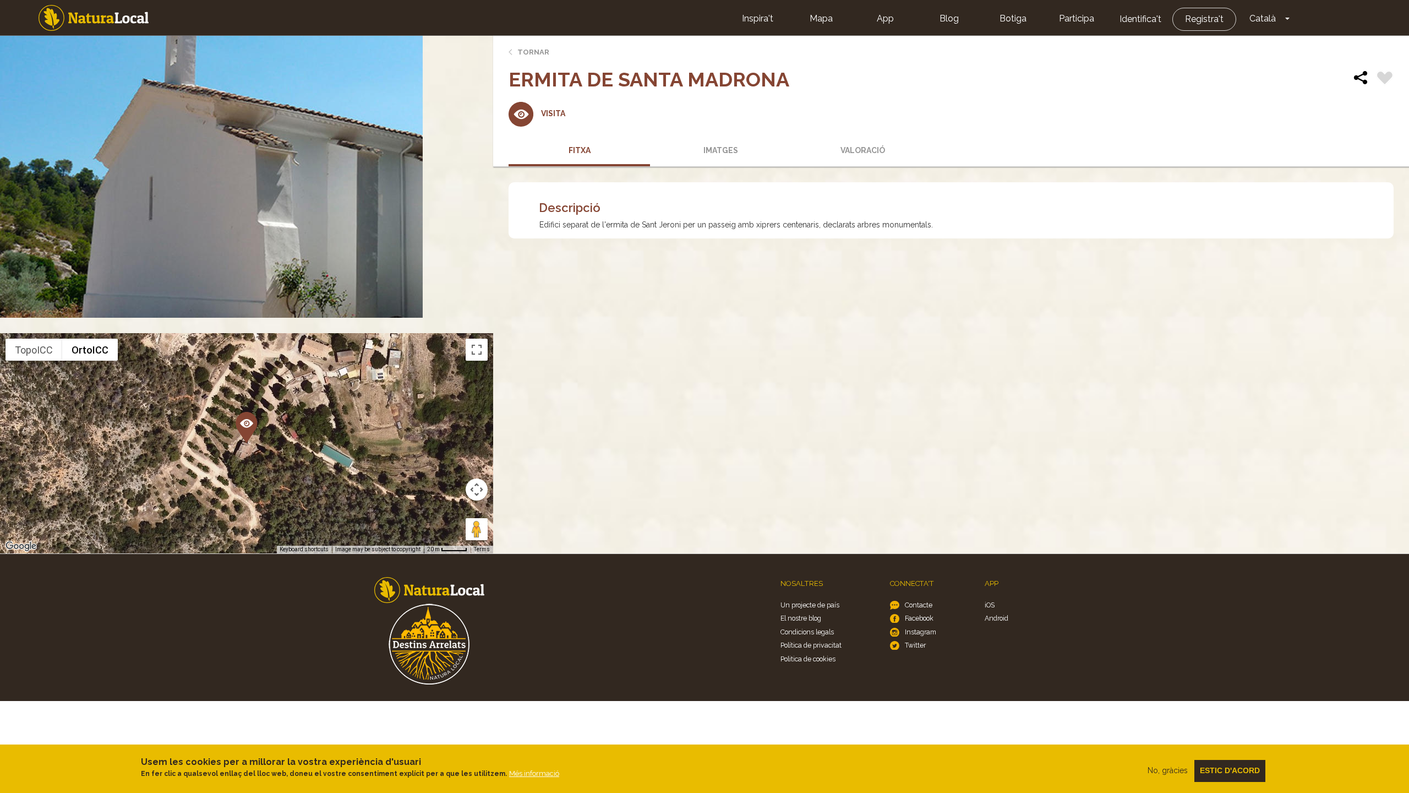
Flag (1385, 79)
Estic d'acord (1230, 770)
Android (996, 618)
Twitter (915, 645)
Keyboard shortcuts (304, 549)
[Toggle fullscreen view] (477, 350)
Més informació (534, 773)
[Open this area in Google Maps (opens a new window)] (21, 546)
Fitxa (580, 150)
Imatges (720, 150)
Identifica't (1140, 19)
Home (94, 18)
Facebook (919, 618)
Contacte (918, 605)
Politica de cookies (807, 659)
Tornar (533, 52)
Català (1262, 18)
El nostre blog (800, 618)
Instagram (920, 632)
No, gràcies (1168, 770)
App (885, 18)
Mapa (821, 18)
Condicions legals (807, 632)
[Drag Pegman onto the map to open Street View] (477, 529)
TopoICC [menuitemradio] (34, 350)
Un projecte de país (809, 605)
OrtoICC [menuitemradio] (90, 350)
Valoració (862, 150)
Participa (1076, 18)
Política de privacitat (811, 645)
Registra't (1204, 19)
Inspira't (757, 18)
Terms (482, 549)
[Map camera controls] (477, 490)
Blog (949, 18)
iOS (990, 605)
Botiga (1013, 18)
